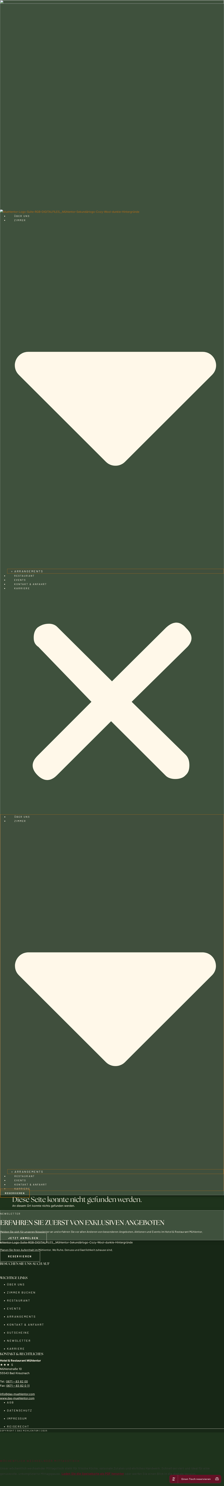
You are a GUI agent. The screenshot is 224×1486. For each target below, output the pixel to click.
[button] (112, 702)
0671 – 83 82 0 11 (18, 1385)
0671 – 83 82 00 (17, 1381)
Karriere (22, 588)
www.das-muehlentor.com (17, 1398)
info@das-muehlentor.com (17, 1394)
